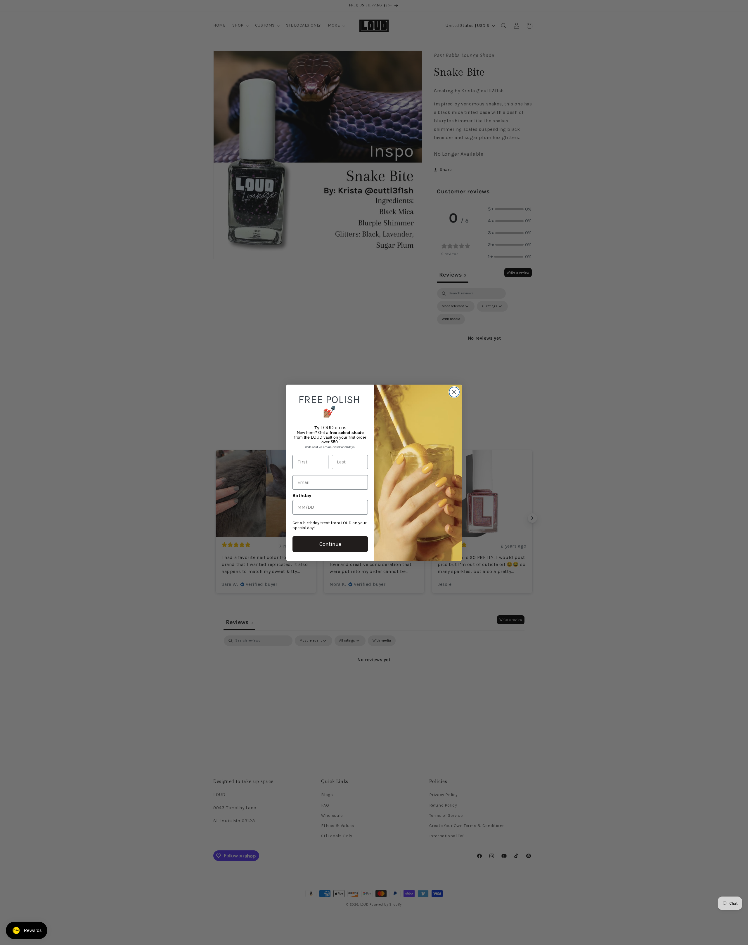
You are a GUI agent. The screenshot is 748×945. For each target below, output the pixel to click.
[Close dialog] (454, 392)
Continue (330, 544)
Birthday (301, 495)
